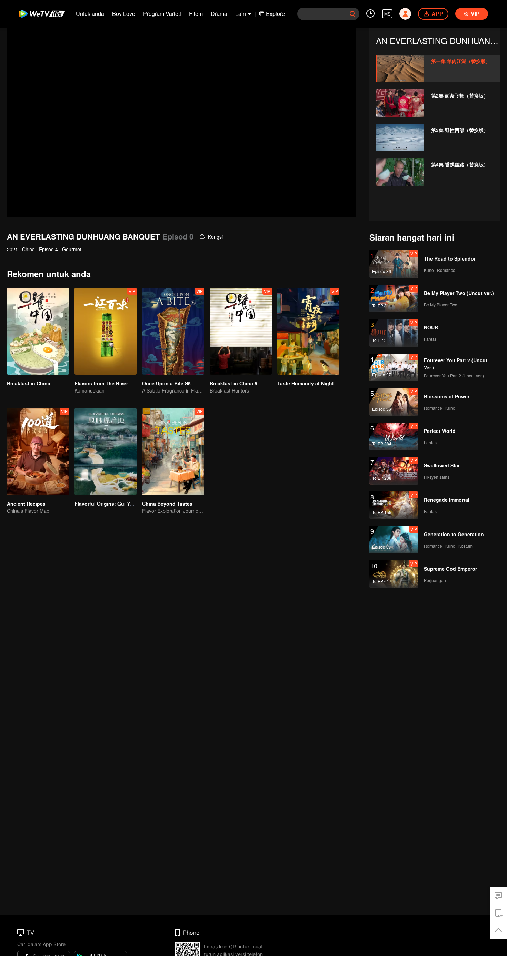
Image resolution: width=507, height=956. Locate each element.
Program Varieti (162, 14)
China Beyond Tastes (167, 503)
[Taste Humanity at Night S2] (308, 331)
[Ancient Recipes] (38, 451)
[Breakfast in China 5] (241, 331)
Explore (275, 14)
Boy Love (123, 14)
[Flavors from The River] (105, 331)
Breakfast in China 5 (233, 383)
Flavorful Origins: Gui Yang (106, 503)
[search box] (352, 14)
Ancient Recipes (26, 503)
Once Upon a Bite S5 (166, 383)
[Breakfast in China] (38, 331)
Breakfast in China (28, 383)
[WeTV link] (42, 13)
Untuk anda (90, 14)
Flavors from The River (101, 383)
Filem (196, 14)
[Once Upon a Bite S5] (173, 331)
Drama (219, 14)
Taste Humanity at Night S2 (309, 383)
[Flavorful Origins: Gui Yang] (105, 451)
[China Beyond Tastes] (173, 451)
